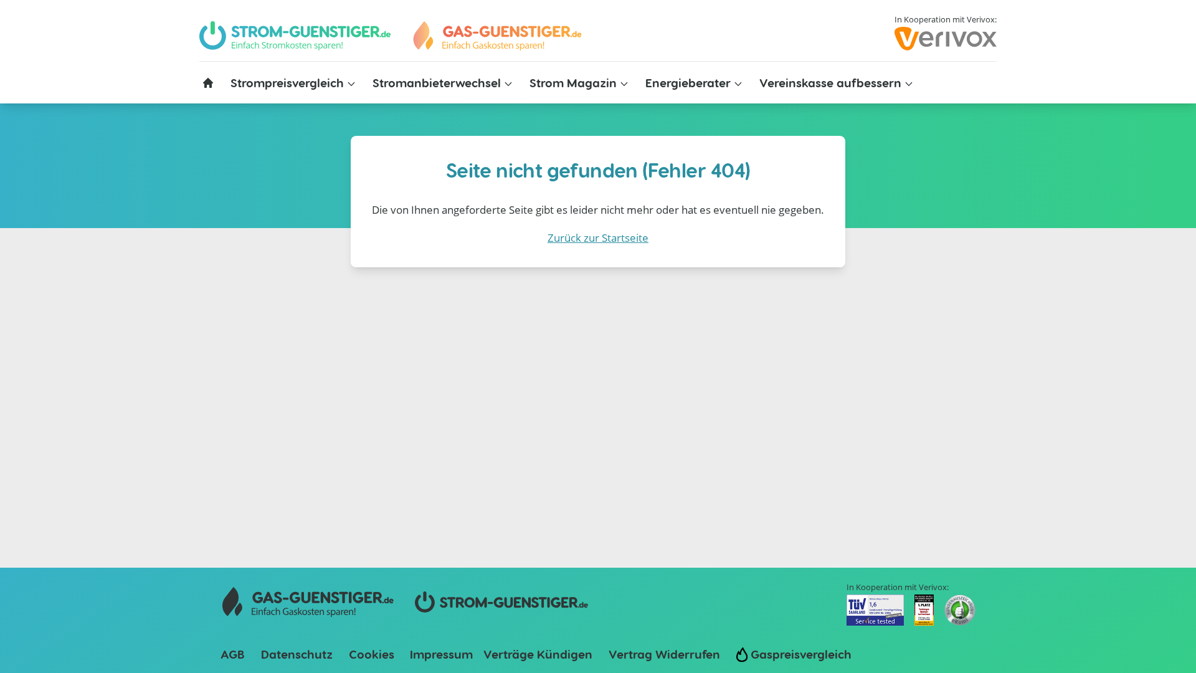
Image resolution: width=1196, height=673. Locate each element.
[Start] (496, 35)
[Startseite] (208, 83)
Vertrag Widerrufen (664, 654)
